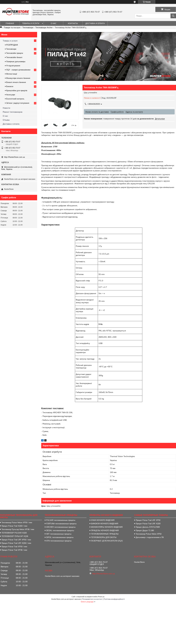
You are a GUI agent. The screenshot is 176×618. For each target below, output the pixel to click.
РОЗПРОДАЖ (12, 45)
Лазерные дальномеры (15, 61)
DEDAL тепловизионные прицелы (60, 530)
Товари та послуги (12, 27)
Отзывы (6, 120)
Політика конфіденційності (114, 599)
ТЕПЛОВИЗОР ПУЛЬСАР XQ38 (15, 536)
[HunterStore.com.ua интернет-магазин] (15, 19)
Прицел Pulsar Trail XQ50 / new (14, 526)
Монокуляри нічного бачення (18, 78)
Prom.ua (101, 597)
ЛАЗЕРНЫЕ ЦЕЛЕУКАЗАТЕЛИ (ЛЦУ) (107, 541)
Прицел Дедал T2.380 (145, 530)
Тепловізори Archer (44, 27)
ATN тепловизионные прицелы (59, 541)
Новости (6, 108)
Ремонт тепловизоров (12, 112)
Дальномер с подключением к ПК (150, 537)
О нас (53, 23)
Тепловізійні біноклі (14, 57)
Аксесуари (10, 95)
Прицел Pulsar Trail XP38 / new (14, 550)
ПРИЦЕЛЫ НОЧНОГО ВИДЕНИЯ (105, 530)
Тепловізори (27, 27)
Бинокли (9, 86)
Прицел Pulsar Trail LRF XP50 (148, 520)
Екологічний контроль (15, 99)
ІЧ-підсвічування (13, 66)
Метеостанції (11, 74)
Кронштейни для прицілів (16, 91)
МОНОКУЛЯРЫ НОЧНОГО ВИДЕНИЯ (107, 527)
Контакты (73, 23)
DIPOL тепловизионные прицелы (59, 537)
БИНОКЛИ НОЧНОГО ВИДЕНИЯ (104, 524)
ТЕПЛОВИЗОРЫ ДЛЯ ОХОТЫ (103, 537)
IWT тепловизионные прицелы (58, 534)
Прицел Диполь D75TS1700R (148, 527)
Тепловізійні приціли (14, 53)
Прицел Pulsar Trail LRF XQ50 (148, 524)
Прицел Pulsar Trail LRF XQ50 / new (16, 543)
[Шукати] (173, 15)
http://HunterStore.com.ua (14, 157)
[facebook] (42, 441)
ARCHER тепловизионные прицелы (60, 527)
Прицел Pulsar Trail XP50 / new (14, 547)
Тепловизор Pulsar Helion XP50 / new (17, 522)
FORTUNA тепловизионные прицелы (61, 524)
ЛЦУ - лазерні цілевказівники (18, 70)
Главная (10, 23)
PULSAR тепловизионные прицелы (60, 520)
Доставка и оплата (95, 23)
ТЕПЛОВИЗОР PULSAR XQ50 (14, 533)
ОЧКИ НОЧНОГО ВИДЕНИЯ (102, 520)
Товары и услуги (30, 23)
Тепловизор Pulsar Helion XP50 (148, 534)
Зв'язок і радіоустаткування (17, 103)
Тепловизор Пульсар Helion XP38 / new (18, 529)
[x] (45, 441)
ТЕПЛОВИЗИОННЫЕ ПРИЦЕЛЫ (105, 534)
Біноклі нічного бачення (16, 82)
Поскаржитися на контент (92, 599)
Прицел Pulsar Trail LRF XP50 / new (16, 540)
